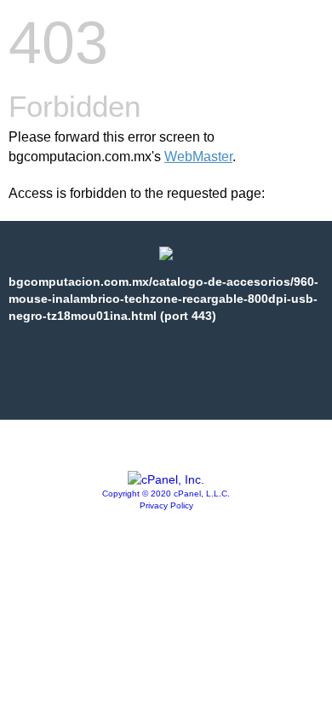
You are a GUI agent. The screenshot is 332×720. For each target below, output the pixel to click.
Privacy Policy (166, 505)
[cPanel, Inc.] (166, 479)
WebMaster (198, 156)
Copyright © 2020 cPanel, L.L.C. (166, 493)
